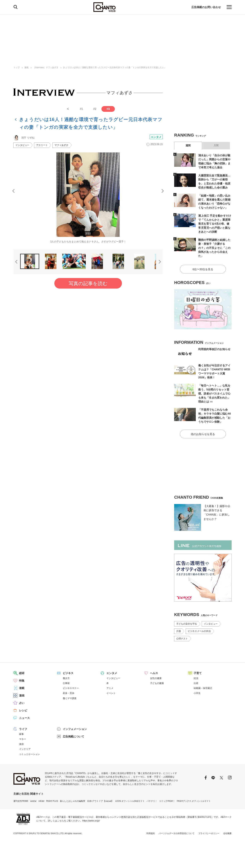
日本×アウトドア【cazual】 (100, 801)
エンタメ (156, 136)
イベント (111, 693)
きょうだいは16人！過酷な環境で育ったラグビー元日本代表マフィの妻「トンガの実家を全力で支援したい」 (114, 67)
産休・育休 (68, 693)
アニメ (109, 688)
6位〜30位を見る (203, 269)
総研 (21, 673)
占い (21, 702)
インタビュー (22, 145)
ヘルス (154, 673)
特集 (21, 680)
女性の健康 (156, 678)
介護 (178, 631)
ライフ (23, 729)
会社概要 (227, 833)
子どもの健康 (157, 683)
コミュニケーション (29, 754)
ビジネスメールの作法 (199, 631)
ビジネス (68, 673)
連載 (26, 67)
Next (162, 191)
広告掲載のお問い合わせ (206, 7)
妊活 (196, 678)
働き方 (66, 678)
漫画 (21, 695)
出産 (196, 683)
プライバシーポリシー (208, 833)
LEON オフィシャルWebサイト (130, 801)
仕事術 (66, 683)
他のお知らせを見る (203, 434)
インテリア (25, 749)
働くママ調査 (70, 698)
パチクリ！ (152, 801)
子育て (198, 673)
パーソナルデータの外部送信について (176, 833)
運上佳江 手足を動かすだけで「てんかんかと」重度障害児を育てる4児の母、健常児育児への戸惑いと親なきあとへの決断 (214, 223)
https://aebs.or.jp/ (91, 820)
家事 (21, 734)
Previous (13, 191)
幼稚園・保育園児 (203, 688)
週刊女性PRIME (20, 801)
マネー (22, 739)
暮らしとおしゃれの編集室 (72, 801)
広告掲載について (73, 736)
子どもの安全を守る (186, 624)
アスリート (42, 145)
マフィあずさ (61, 145)
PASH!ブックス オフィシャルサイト (194, 801)
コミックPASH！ (167, 801)
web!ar (33, 801)
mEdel (41, 801)
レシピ (23, 710)
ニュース (24, 717)
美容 (21, 744)
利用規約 (150, 833)
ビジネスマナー (71, 688)
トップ (16, 67)
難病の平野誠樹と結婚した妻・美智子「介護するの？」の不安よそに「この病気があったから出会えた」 (214, 247)
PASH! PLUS (52, 801)
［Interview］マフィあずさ (45, 67)
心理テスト (182, 638)
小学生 (197, 693)
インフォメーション (75, 729)
